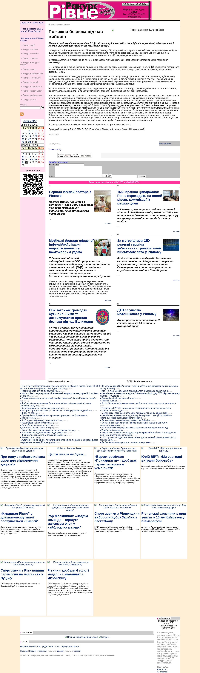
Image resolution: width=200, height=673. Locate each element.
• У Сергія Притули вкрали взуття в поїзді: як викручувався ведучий (54, 410)
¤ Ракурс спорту (28, 69)
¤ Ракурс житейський (31, 78)
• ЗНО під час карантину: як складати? (39, 420)
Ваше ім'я (54, 165)
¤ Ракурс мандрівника (31, 86)
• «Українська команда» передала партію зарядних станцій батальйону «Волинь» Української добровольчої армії (136, 416)
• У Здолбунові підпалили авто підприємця (41, 432)
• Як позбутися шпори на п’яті (35, 425)
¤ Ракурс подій (28, 45)
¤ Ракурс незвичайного (32, 91)
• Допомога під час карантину (35, 427)
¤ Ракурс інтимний (29, 82)
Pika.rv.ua (161, 669)
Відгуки (32, 651)
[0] (66, 388)
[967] (52, 428)
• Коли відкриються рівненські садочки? (40, 408)
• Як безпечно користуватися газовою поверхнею (125, 442)
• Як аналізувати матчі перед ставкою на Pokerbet (125, 420)
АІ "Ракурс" (162, 672)
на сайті (60, 651)
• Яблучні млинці (108, 401)
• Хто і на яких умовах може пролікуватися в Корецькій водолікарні (134, 391)
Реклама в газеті (28, 646)
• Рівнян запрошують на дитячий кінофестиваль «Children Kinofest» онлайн (58, 398)
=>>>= (108, 223)
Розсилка (42, 651)
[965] (31, 396)
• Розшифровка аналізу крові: (35, 423)
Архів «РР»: (30, 121)
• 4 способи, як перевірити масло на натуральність (45, 430)
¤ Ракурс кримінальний (32, 73)
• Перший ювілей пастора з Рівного (118, 398)
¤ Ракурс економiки (30, 54)
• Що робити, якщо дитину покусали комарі (41, 435)
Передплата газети (70, 646)
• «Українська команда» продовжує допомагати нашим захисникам (133, 413)
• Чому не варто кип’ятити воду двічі (38, 391)
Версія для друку (165, 143)
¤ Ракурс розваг (28, 99)
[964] (59, 391)
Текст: (52, 176)
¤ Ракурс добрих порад (32, 95)
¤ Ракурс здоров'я (29, 58)
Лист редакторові (45, 646)
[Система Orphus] (74, 157)
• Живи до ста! (27, 413)
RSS (57, 646)
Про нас (24, 651)
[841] (52, 423)
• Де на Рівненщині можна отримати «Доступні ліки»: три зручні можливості (138, 403)
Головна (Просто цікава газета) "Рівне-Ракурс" (32, 30)
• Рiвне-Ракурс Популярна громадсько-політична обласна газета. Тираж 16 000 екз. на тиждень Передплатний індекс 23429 (60, 387)
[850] (52, 425)
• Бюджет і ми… (28, 437)
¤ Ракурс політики (29, 49)
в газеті (77, 651)
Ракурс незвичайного (60, 25)
